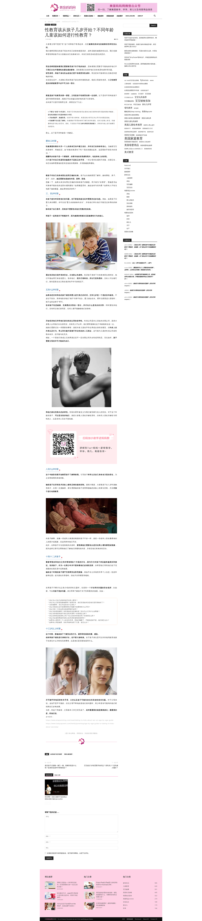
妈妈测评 (120, 16)
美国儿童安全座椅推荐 (132, 118)
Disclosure (130, 16)
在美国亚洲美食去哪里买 (131, 87)
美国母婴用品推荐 (146, 145)
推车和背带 (130, 209)
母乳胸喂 (136, 108)
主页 (47, 16)
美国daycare (147, 111)
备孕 (128, 216)
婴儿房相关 (130, 200)
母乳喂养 (128, 108)
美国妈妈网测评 (136, 128)
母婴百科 (55, 16)
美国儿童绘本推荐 (133, 125)
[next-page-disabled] (49, 803)
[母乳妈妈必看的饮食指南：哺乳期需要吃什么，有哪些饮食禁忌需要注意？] (89, 895)
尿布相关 (129, 206)
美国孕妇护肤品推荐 (130, 132)
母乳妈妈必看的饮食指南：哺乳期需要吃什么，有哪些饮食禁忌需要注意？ (106, 895)
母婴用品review (129, 191)
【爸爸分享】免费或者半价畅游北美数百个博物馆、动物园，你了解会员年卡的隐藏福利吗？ (140, 247)
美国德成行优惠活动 (131, 142)
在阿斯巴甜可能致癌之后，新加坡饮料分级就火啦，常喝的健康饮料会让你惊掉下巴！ (139, 276)
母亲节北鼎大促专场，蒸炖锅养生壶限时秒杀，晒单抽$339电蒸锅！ (140, 39)
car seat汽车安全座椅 (131, 80)
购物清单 (101, 16)
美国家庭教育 (133, 138)
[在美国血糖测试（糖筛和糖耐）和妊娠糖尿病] (89, 906)
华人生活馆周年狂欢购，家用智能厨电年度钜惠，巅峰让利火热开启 (140, 65)
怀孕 (128, 219)
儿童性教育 (127, 84)
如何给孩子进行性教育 (56, 754)
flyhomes (144, 80)
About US (146, 919)
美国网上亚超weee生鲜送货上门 (133, 148)
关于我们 (127, 168)
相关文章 (49, 775)
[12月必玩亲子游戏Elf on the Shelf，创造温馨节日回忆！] (50, 906)
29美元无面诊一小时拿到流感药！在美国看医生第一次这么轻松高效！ (67, 885)
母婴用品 (66, 16)
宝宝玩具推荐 (141, 97)
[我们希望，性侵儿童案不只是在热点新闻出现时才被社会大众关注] (56, 787)
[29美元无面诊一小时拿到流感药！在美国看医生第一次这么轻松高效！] (50, 885)
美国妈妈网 (49, 919)
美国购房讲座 (148, 148)
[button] (154, 16)
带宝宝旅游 (137, 104)
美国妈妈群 (110, 16)
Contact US (154, 919)
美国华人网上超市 (149, 125)
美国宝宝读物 (129, 135)
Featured (127, 165)
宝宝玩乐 (129, 187)
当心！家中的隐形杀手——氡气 (141, 263)
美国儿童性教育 (68, 754)
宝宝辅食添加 (142, 101)
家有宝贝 (76, 16)
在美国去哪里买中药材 (131, 90)
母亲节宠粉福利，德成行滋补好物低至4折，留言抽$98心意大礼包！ (140, 45)
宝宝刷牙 (141, 94)
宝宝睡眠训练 (129, 101)
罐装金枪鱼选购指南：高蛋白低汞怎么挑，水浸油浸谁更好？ (140, 52)
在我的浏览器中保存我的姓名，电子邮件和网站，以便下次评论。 (68, 853)
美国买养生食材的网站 (131, 115)
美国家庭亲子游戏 (141, 135)
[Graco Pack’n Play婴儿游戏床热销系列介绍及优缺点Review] (89, 885)
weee (152, 80)
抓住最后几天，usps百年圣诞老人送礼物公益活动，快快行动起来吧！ (67, 895)
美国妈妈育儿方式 (147, 128)
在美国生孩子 (145, 90)
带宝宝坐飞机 (128, 104)
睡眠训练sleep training (132, 111)
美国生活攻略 (88, 16)
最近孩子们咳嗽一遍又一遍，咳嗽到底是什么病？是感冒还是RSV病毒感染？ (60, 767)
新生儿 (129, 222)
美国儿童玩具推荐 (131, 121)
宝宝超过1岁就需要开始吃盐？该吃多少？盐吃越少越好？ (101, 767)
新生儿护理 (146, 104)
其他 (128, 181)
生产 (128, 228)
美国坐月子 (127, 128)
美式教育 (129, 152)
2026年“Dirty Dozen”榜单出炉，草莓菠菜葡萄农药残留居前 (140, 58)
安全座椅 (129, 203)
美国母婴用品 (131, 145)
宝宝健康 (129, 184)
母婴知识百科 (128, 213)
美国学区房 (150, 132)
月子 (128, 225)
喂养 (128, 197)
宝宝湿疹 (148, 94)
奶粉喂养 (126, 94)
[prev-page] (46, 803)
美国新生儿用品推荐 (144, 142)
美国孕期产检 (142, 132)
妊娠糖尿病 (134, 94)
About (140, 16)
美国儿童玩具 (146, 118)
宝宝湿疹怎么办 (128, 97)
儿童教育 (57, 22)
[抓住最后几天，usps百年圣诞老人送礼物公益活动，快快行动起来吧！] (50, 895)
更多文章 (57, 775)
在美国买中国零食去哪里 (140, 84)
